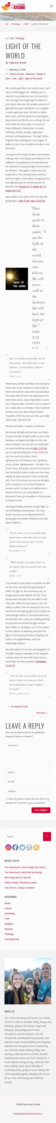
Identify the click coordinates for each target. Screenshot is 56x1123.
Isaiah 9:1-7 (26, 186)
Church (8, 908)
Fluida (27, 1114)
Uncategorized (12, 939)
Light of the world (33, 78)
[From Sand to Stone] (14, 6)
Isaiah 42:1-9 (39, 186)
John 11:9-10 (39, 448)
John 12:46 (24, 201)
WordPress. (37, 1114)
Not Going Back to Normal (18, 877)
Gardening (10, 913)
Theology (15, 24)
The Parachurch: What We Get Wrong (23, 872)
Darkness (30, 74)
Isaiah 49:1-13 (13, 190)
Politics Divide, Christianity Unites (21, 882)
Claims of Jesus (16, 74)
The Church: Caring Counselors (20, 887)
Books (7, 903)
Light (20, 78)
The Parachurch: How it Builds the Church (25, 867)
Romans (9, 929)
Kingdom (9, 924)
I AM (26, 24)
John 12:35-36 (37, 201)
